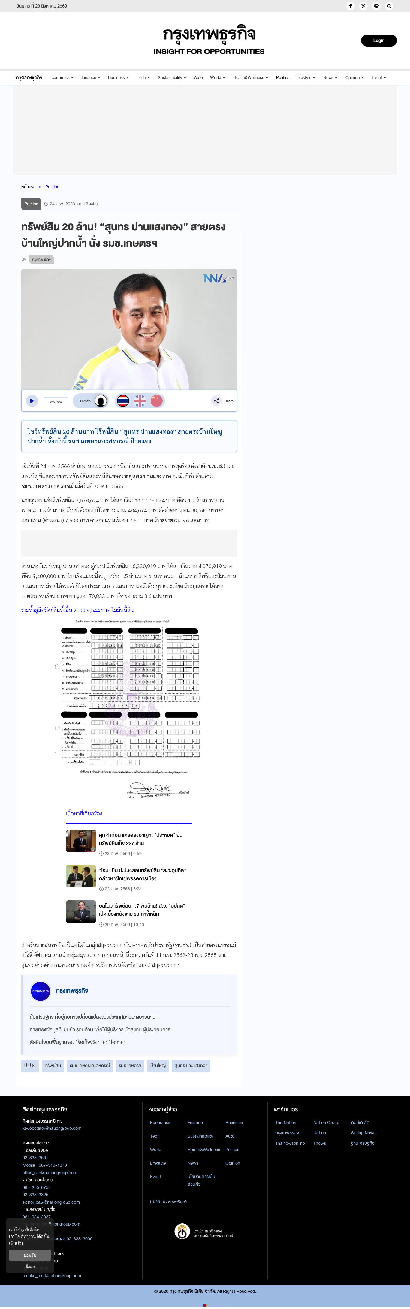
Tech (141, 77)
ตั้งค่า (30, 1267)
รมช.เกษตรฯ (130, 1065)
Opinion (352, 77)
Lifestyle (304, 77)
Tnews (319, 1143)
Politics (282, 77)
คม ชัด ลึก (360, 1122)
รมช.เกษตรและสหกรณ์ (90, 1065)
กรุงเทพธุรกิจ (287, 1133)
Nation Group (326, 1122)
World (215, 77)
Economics (59, 77)
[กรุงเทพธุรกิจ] (29, 77)
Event (377, 77)
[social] (350, 6)
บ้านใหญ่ (158, 1065)
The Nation (285, 1122)
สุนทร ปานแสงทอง (191, 1065)
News (328, 77)
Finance (89, 77)
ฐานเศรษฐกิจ (363, 1143)
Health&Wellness (248, 77)
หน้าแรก (28, 187)
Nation (319, 1133)
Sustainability (170, 77)
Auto (198, 77)
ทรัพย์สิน (53, 1065)
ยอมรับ (30, 1255)
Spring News (363, 1133)
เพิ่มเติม (16, 1243)
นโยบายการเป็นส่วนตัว (201, 1180)
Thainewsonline (290, 1143)
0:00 (52, 401)
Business (116, 77)
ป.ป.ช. (30, 1065)
